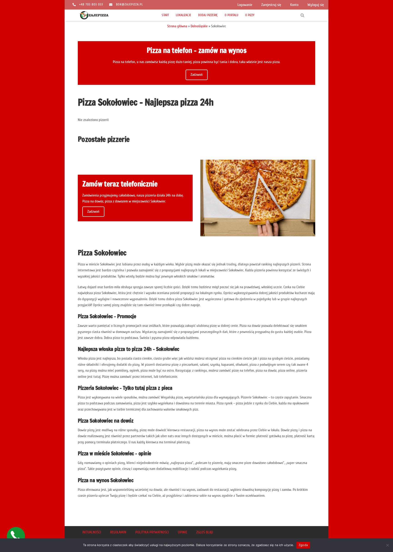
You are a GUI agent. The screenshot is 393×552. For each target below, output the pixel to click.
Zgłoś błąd (204, 532)
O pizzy (249, 15)
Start (165, 15)
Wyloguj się (315, 5)
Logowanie (244, 5)
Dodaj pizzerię (208, 15)
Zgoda (303, 545)
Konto (294, 5)
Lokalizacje (183, 15)
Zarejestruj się (271, 5)
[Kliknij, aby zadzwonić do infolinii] (16, 536)
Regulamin (118, 532)
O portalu (231, 15)
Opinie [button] (182, 532)
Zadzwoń (197, 75)
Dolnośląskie (199, 26)
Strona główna (177, 26)
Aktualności (91, 532)
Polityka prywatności (152, 532)
